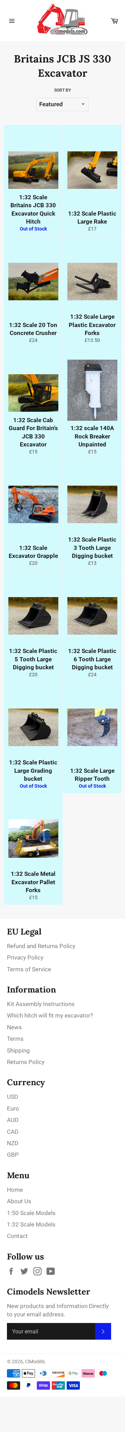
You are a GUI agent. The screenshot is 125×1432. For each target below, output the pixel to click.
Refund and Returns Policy (41, 946)
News (14, 1027)
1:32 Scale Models (31, 1224)
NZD (12, 1143)
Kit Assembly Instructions (41, 1003)
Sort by (62, 90)
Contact (17, 1235)
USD (12, 1096)
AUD (12, 1119)
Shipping (18, 1050)
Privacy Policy (25, 957)
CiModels (35, 1361)
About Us (19, 1201)
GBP (13, 1154)
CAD (12, 1131)
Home (15, 1189)
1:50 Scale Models (31, 1212)
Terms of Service (29, 969)
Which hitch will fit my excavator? (50, 1015)
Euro (13, 1108)
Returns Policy (25, 1061)
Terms (15, 1038)
